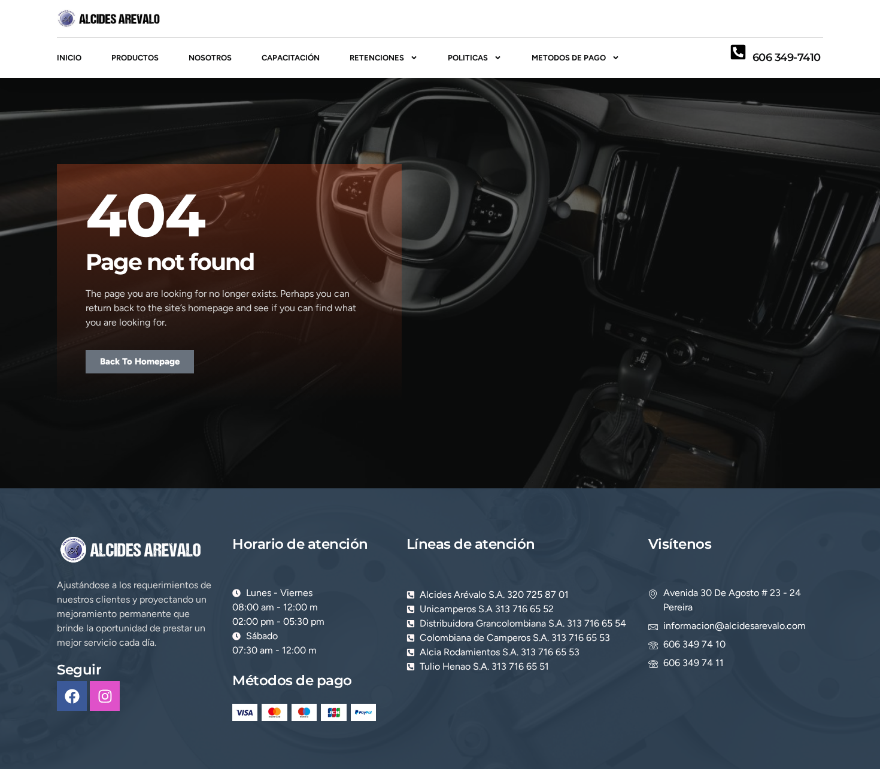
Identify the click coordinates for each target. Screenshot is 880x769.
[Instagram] (105, 696)
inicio (69, 57)
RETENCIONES (377, 57)
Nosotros (210, 57)
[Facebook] (72, 696)
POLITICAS (468, 57)
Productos (135, 57)
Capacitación (291, 57)
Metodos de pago (569, 57)
